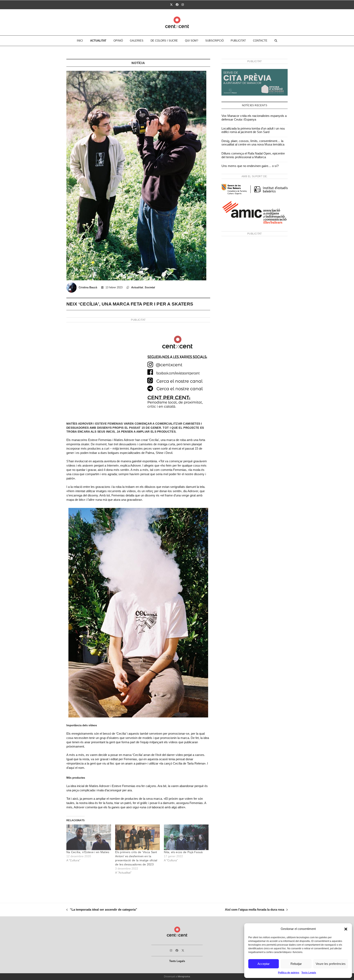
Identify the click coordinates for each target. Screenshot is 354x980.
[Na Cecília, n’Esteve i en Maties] (88, 837)
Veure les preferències (331, 963)
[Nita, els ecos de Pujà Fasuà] (186, 837)
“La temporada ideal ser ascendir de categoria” (101, 910)
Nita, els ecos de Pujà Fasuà (183, 852)
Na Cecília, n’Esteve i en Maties (87, 852)
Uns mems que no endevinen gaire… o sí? (250, 166)
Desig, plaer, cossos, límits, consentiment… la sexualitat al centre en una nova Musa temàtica (252, 142)
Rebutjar (296, 963)
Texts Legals (308, 972)
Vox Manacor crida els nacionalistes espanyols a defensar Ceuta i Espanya (254, 117)
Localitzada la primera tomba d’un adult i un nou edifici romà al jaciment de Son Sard (253, 130)
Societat (150, 287)
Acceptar (264, 963)
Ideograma (184, 976)
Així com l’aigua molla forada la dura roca (254, 910)
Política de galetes (288, 972)
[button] (346, 929)
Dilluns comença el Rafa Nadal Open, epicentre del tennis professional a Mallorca (253, 155)
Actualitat (137, 287)
